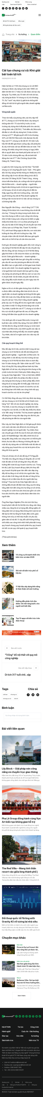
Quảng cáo (5, 2)
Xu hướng (35, 1036)
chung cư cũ (7, 698)
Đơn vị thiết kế (31, 4)
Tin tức (20, 1027)
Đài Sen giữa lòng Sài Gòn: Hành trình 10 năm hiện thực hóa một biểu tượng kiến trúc (28, 965)
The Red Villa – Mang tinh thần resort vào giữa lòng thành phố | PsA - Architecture (20, 872)
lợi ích (16, 698)
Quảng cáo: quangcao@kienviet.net (17, 1065)
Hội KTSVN (6, 1027)
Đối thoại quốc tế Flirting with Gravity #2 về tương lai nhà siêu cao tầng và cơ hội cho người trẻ (20, 921)
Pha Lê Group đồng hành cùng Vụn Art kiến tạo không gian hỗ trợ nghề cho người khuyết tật (21, 822)
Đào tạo (5, 1036)
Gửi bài (17, 2)
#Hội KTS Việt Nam (9, 21)
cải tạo (5, 694)
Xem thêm (21, 996)
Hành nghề (6, 1031)
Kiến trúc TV (34, 1040)
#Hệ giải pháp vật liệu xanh (11, 25)
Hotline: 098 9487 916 (13, 1067)
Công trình (34, 1027)
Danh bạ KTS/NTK (16, 4)
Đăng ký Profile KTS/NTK (18, 1085)
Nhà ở (19, 978)
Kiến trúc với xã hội (23, 961)
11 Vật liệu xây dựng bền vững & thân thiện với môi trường (28, 588)
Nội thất (20, 945)
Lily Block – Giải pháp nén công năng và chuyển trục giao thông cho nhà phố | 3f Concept (20, 772)
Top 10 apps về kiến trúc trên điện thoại (28, 619)
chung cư (14, 694)
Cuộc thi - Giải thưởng (30, 1031)
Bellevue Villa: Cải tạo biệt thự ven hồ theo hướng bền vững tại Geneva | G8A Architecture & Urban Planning (28, 981)
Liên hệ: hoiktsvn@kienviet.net (15, 1062)
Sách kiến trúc (7, 1040)
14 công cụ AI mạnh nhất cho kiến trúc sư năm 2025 (28, 556)
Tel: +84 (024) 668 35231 (14, 1070)
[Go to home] (9, 15)
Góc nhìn (19, 1036)
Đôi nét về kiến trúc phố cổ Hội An (27, 572)
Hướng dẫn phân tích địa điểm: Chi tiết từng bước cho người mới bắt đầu (28, 603)
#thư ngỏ (21, 21)
